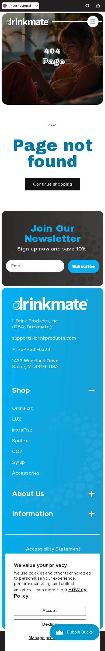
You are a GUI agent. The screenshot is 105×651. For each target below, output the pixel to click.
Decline (49, 624)
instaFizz (22, 430)
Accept (50, 610)
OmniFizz (22, 408)
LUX (16, 419)
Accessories (26, 473)
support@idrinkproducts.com (44, 338)
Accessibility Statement (53, 549)
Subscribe (83, 266)
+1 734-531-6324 (31, 349)
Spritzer (21, 441)
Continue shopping (52, 184)
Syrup (18, 462)
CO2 (17, 451)
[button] (20, 5)
